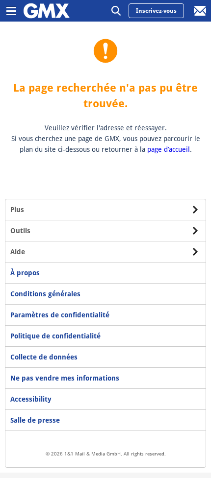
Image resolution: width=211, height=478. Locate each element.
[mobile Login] (200, 11)
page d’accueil (168, 149)
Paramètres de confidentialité (59, 315)
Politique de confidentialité (55, 336)
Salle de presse (35, 420)
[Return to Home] (47, 11)
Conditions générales (45, 294)
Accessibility (31, 399)
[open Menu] (11, 11)
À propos (25, 273)
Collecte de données (44, 357)
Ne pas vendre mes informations (64, 378)
